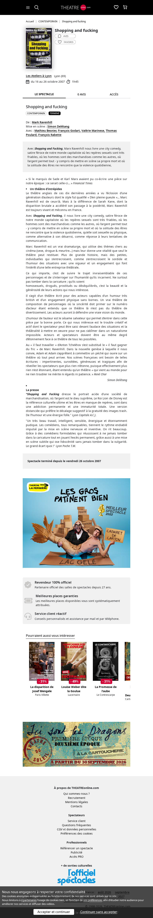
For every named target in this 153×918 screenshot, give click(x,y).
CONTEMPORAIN (36, 113)
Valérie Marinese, (93, 130)
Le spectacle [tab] (44, 94)
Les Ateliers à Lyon (39, 76)
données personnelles (81, 829)
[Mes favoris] (116, 8)
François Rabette (49, 135)
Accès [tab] (114, 94)
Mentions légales (76, 802)
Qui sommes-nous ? (76, 794)
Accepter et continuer (53, 912)
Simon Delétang (58, 126)
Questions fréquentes (76, 825)
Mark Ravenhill (42, 122)
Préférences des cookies (77, 833)
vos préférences (92, 900)
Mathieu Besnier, (45, 130)
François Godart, (69, 130)
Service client (76, 821)
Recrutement (76, 798)
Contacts (76, 806)
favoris (69, 42)
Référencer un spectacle (76, 848)
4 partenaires (29, 900)
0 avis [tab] (81, 94)
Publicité (76, 852)
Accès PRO (76, 856)
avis (66, 36)
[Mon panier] (125, 8)
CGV (59, 829)
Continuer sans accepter (98, 912)
